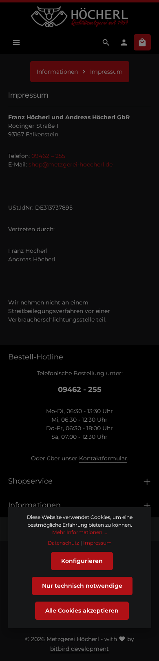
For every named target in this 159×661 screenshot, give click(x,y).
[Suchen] (106, 42)
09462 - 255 (80, 389)
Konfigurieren (82, 561)
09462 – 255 (48, 156)
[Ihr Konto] (124, 42)
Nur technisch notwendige (82, 585)
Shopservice (30, 481)
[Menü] (16, 42)
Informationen (34, 505)
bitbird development (79, 648)
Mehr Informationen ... (79, 532)
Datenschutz (63, 543)
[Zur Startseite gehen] (79, 17)
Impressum (97, 543)
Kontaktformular (103, 458)
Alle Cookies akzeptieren (82, 610)
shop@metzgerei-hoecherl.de (71, 164)
